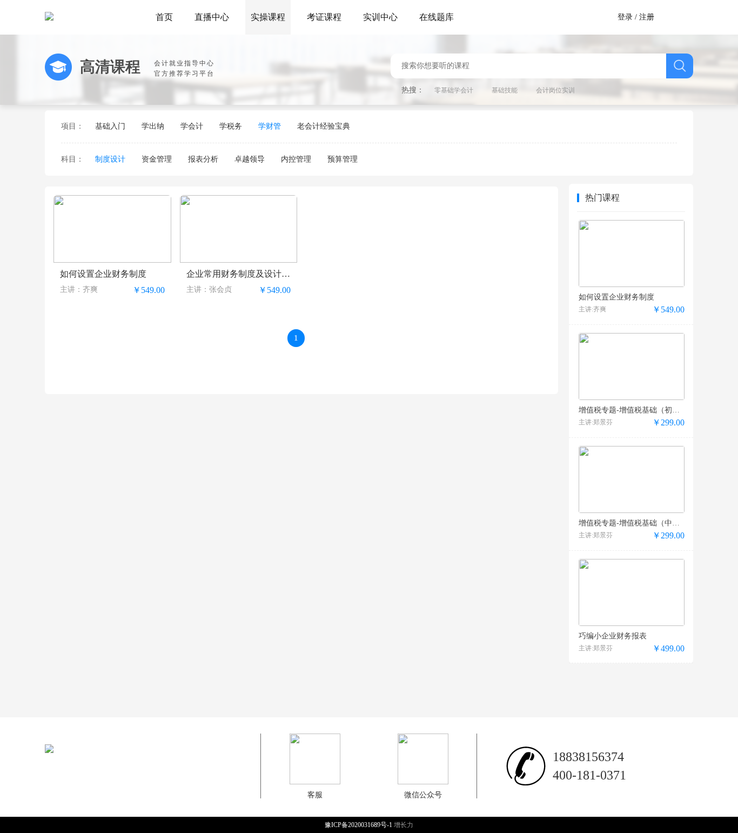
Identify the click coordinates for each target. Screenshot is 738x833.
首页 (164, 17)
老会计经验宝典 (323, 126)
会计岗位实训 (555, 90)
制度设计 (110, 159)
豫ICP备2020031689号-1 (359, 825)
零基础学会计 (453, 90)
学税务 (230, 126)
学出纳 (153, 126)
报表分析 (203, 159)
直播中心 (211, 17)
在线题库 (436, 17)
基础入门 (110, 126)
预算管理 (342, 159)
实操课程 (268, 17)
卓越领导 (249, 159)
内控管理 (296, 159)
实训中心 (380, 17)
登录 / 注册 (636, 17)
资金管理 (157, 159)
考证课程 (324, 17)
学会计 (191, 126)
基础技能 (505, 90)
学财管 (269, 126)
